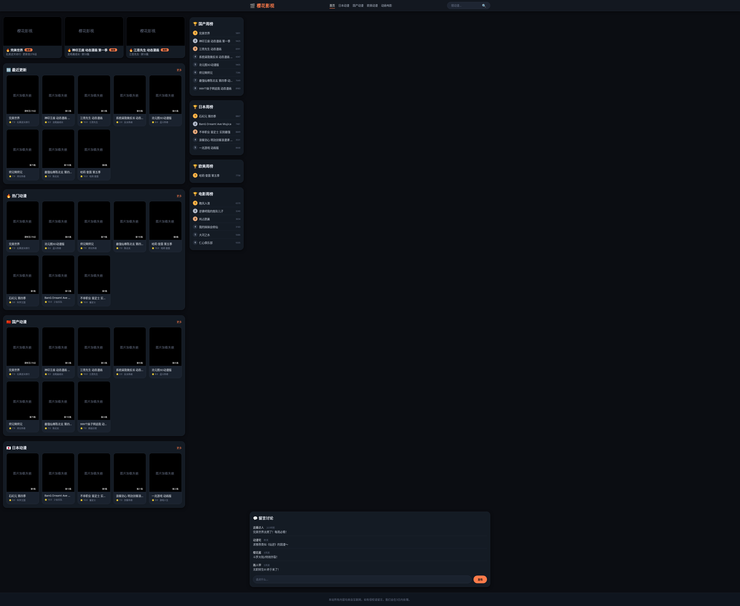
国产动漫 (358, 5)
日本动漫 (343, 5)
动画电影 (386, 5)
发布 (480, 579)
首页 (332, 5)
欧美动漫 (372, 5)
